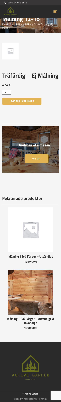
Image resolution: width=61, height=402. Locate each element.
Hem (4, 24)
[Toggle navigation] (55, 11)
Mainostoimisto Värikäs (36, 399)
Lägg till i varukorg (22, 101)
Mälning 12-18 (32, 24)
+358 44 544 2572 (17, 2)
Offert (36, 158)
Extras (11, 24)
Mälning (20, 24)
